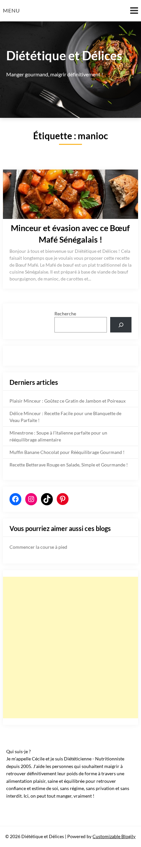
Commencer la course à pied (38, 547)
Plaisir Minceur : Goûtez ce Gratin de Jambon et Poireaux (68, 401)
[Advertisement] (70, 647)
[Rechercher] (120, 324)
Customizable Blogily (113, 836)
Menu (11, 10)
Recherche (65, 313)
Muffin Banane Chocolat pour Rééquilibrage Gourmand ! (67, 452)
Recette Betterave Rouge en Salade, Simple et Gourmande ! (69, 464)
